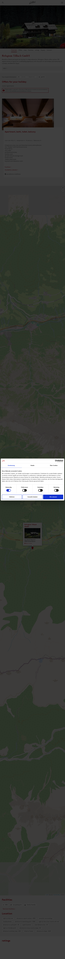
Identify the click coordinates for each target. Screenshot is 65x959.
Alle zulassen (53, 497)
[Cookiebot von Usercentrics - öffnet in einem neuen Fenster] (56, 461)
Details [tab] (32, 465)
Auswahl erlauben (32, 497)
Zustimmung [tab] (11, 465)
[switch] (24, 491)
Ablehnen (12, 497)
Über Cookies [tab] (54, 465)
